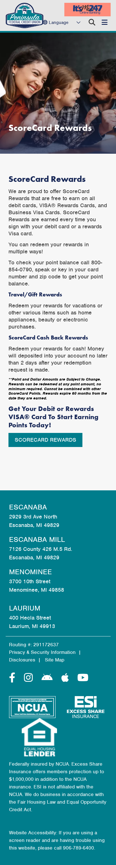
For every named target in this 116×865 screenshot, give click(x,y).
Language (58, 22)
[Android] (48, 678)
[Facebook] (13, 678)
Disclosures (22, 660)
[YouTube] (82, 678)
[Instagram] (30, 678)
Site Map (54, 660)
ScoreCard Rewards (45, 439)
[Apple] (66, 678)
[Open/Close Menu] (104, 22)
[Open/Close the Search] (92, 22)
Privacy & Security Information (42, 652)
